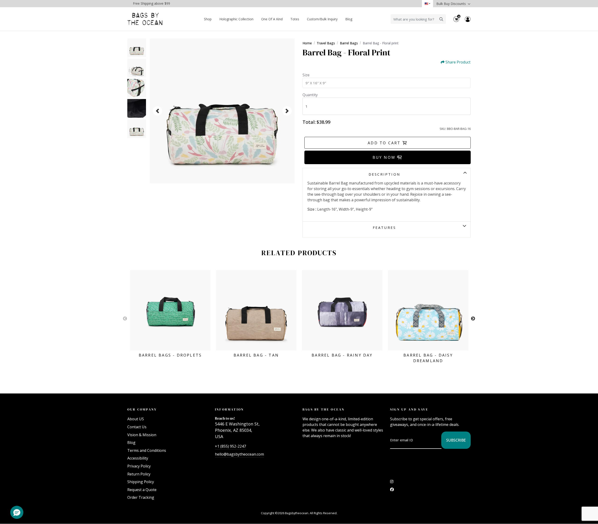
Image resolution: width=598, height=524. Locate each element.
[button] (16, 512)
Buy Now (385, 157)
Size (306, 75)
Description (384, 174)
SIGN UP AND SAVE (409, 409)
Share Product (457, 62)
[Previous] (157, 111)
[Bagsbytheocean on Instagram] (391, 483)
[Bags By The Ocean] (144, 19)
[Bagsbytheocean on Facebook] (392, 491)
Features (384, 227)
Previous (125, 318)
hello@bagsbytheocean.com (239, 454)
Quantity (310, 94)
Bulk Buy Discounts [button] (451, 3)
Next (473, 318)
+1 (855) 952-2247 (230, 446)
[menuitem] (208, 19)
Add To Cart (385, 142)
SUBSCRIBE (456, 440)
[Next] (287, 111)
